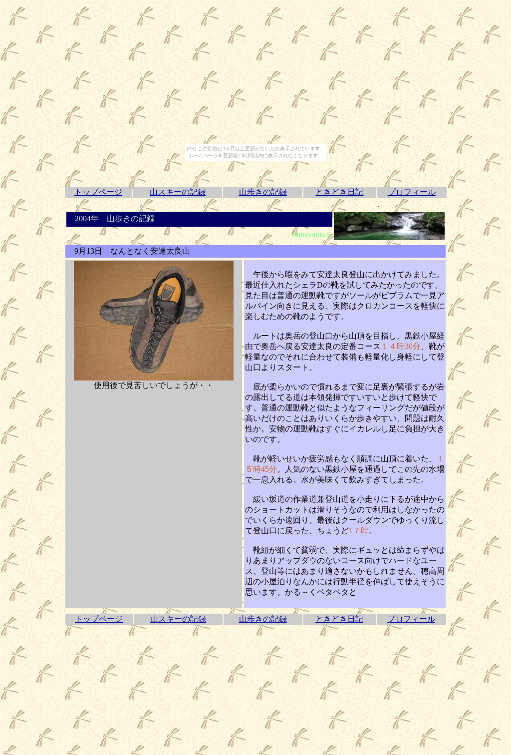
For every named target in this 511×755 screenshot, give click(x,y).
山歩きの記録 (263, 192)
